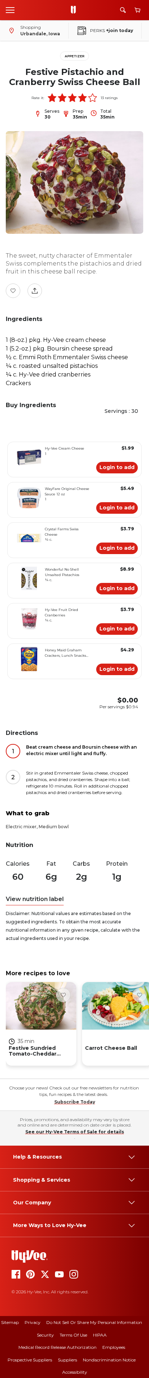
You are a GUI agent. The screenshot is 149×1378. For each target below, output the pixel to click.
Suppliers (67, 1360)
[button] (52, 97)
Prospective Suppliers (30, 1360)
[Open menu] (10, 9)
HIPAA (100, 1335)
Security (45, 1335)
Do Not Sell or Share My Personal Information (94, 1322)
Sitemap (10, 1322)
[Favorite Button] (13, 291)
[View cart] (137, 10)
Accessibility (74, 1372)
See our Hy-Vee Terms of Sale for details (74, 1131)
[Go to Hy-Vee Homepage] (75, 10)
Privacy (33, 1322)
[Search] (123, 10)
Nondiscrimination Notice (109, 1360)
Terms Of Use (73, 1335)
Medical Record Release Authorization (57, 1347)
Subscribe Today (74, 1102)
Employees (113, 1347)
